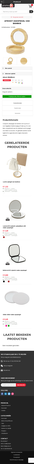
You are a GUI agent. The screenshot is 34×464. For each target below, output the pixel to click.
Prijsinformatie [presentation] (17, 108)
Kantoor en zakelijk (6, 428)
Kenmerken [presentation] (17, 113)
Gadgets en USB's (5, 426)
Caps (2, 423)
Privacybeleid (16, 457)
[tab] (17, 102)
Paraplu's (3, 431)
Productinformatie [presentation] (17, 103)
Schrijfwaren (4, 433)
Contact (3, 410)
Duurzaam (4, 408)
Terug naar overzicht (18, 17)
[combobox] (16, 11)
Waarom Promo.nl (5, 405)
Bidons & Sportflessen (7, 421)
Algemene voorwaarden (16, 452)
